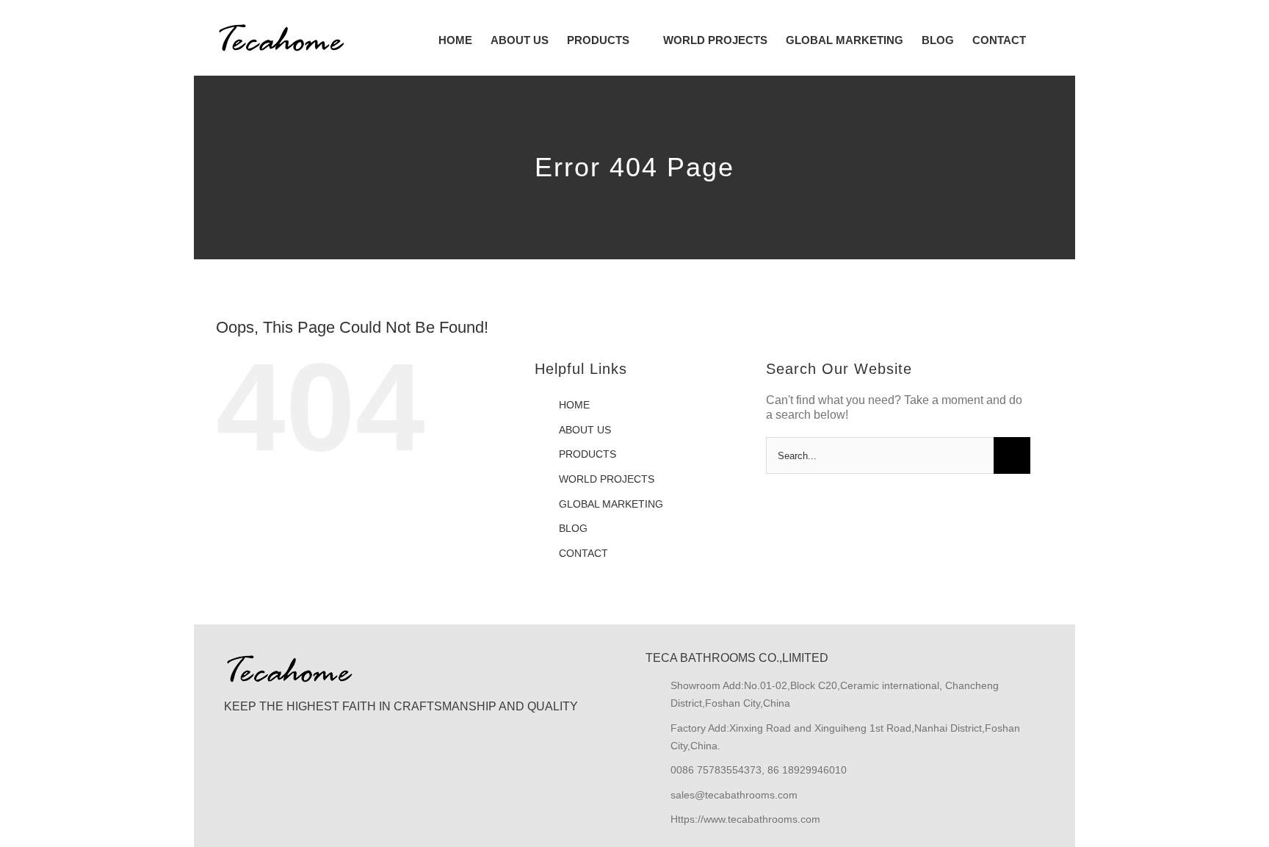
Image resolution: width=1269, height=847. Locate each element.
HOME (574, 405)
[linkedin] (279, 764)
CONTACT (583, 553)
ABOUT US (585, 430)
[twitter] (255, 764)
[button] (1048, 40)
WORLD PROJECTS (606, 479)
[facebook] (232, 764)
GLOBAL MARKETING (611, 504)
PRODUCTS (587, 454)
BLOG (573, 528)
